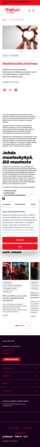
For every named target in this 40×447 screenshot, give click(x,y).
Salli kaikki (20, 240)
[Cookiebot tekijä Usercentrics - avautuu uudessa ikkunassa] (29, 198)
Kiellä (20, 247)
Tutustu (4, 3)
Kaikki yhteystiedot (11, 359)
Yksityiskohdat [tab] (20, 204)
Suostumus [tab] (7, 204)
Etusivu (4, 19)
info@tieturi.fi (6, 353)
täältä (14, 406)
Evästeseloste (27, 428)
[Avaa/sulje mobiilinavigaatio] (33, 10)
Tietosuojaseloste (14, 428)
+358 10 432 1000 (8, 350)
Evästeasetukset (20, 433)
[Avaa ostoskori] (29, 10)
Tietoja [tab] (33, 204)
